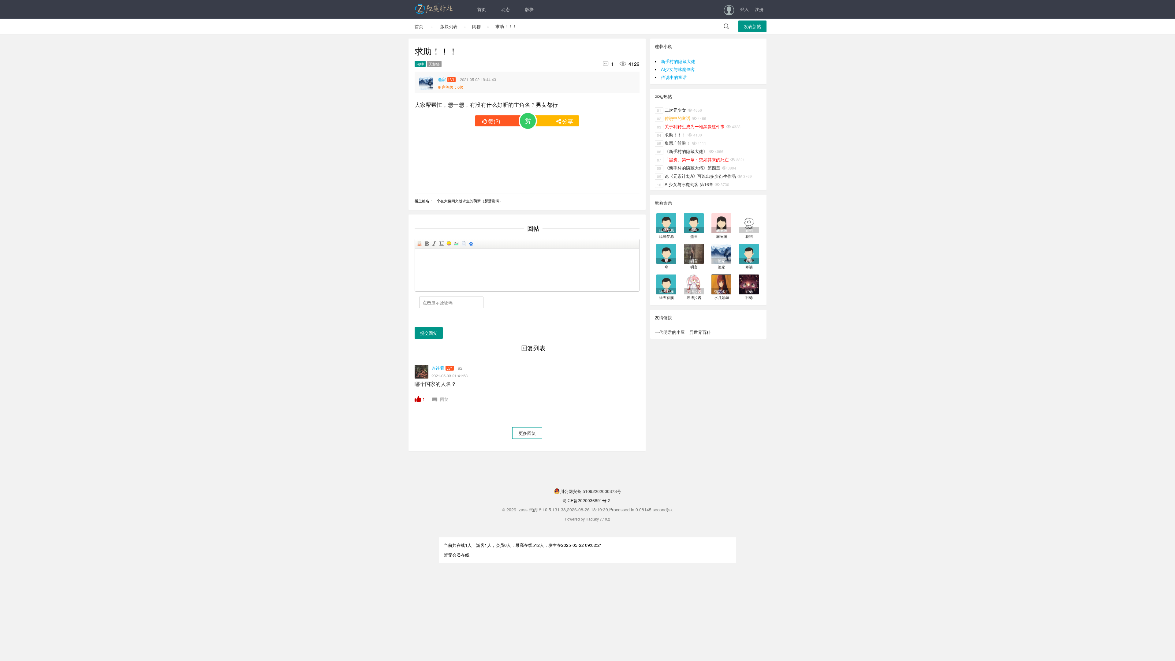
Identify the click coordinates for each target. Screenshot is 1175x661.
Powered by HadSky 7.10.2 (587, 518)
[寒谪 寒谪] (749, 253)
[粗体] (427, 244)
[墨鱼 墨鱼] (694, 222)
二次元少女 (671, 110)
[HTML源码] (419, 244)
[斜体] (434, 244)
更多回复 (527, 433)
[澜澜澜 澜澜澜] (721, 222)
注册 (759, 9)
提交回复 (428, 333)
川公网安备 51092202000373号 (590, 491)
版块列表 (448, 26)
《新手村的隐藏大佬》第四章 (688, 168)
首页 (481, 9)
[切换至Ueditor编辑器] (471, 244)
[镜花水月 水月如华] (721, 283)
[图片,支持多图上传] (456, 244)
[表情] (449, 244)
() (494, 121)
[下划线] (441, 244)
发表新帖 (752, 26)
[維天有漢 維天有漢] (666, 283)
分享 (567, 121)
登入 (744, 9)
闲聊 (476, 26)
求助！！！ (506, 26)
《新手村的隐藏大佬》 (682, 151)
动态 (505, 9)
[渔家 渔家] (721, 253)
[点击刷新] (432, 318)
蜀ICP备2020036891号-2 (585, 500)
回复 (444, 399)
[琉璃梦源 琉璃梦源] (666, 222)
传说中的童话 (674, 77)
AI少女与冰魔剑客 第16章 (685, 184)
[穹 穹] (666, 253)
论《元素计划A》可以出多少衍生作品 (696, 176)
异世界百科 (700, 332)
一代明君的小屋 (670, 332)
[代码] (464, 244)
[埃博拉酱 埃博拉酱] (694, 283)
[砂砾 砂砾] (749, 283)
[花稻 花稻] (749, 222)
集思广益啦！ (673, 143)
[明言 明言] (694, 253)
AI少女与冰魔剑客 (678, 69)
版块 (529, 9)
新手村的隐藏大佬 (678, 61)
